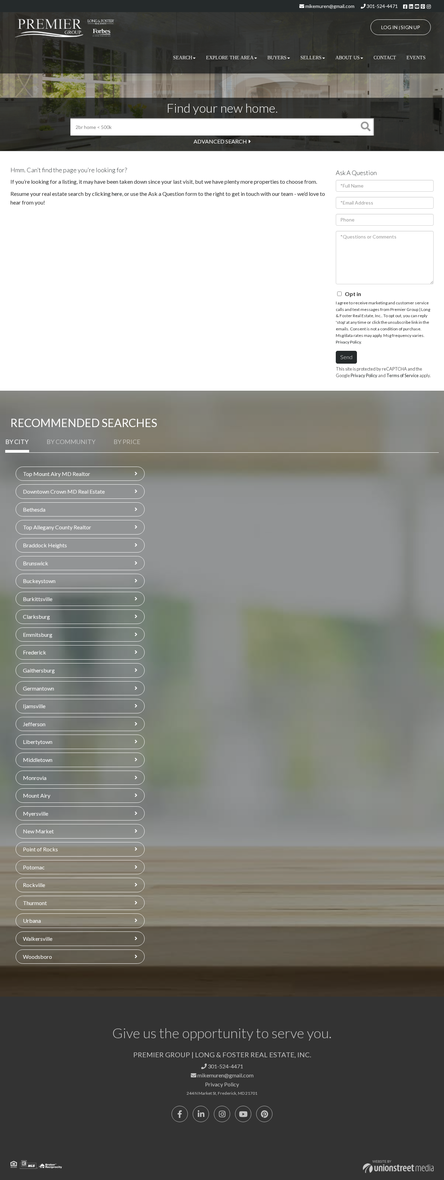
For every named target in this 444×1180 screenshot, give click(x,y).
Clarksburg (36, 616)
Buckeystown (39, 581)
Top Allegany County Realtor (57, 527)
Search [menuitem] (182, 57)
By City (16, 441)
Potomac (34, 867)
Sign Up (410, 27)
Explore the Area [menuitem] (230, 57)
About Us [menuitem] (347, 57)
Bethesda (34, 509)
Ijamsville (34, 706)
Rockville (34, 885)
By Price (126, 441)
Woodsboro (37, 956)
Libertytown (37, 741)
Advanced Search (220, 141)
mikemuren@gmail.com (329, 6)
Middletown (37, 759)
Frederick (34, 652)
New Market (38, 831)
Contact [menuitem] (385, 57)
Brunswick (35, 563)
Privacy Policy (348, 342)
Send (346, 357)
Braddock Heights (45, 545)
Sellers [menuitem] (311, 57)
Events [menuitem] (416, 57)
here (117, 193)
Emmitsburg (37, 634)
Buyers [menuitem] (277, 57)
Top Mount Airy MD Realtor (56, 473)
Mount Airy (36, 795)
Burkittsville (37, 599)
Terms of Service (402, 375)
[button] (365, 127)
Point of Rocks (40, 849)
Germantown (38, 688)
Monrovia (34, 777)
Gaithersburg (39, 670)
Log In (389, 27)
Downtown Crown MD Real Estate (64, 491)
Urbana (32, 920)
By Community (70, 441)
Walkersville (37, 938)
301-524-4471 (382, 6)
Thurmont (35, 903)
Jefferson (34, 724)
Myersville (35, 813)
